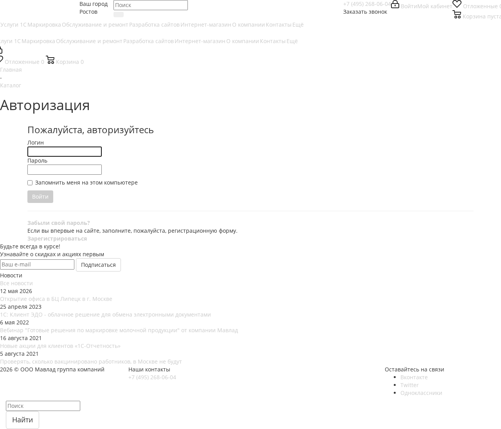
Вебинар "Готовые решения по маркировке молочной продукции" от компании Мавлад (119, 330)
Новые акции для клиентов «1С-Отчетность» (60, 345)
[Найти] (119, 14)
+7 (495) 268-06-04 (367, 3)
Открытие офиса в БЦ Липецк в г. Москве (56, 298)
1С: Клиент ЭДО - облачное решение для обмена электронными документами (105, 314)
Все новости (16, 283)
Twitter (409, 385)
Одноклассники (421, 392)
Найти (22, 419)
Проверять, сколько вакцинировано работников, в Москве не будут (91, 361)
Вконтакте (414, 377)
